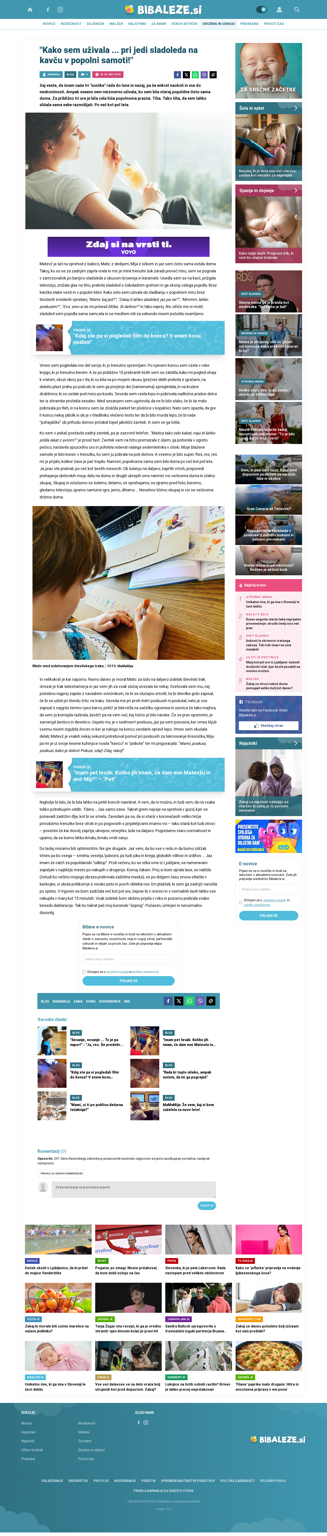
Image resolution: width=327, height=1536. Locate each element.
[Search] (297, 9)
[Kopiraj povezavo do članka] (213, 74)
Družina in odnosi (219, 24)
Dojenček (95, 24)
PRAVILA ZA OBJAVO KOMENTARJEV (61, 1173)
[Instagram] (60, 9)
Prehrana (249, 24)
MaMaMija (54, 74)
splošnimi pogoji (117, 972)
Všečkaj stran (271, 725)
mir (127, 1001)
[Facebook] (48, 9)
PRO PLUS (101, 1481)
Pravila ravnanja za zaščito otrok (164, 1491)
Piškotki (148, 1481)
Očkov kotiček (184, 24)
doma (90, 1001)
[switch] (261, 9)
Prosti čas (274, 24)
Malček (116, 24)
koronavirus (110, 1001)
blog (45, 1001)
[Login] (279, 9)
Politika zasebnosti (237, 1481)
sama (78, 1001)
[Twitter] (186, 74)
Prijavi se (129, 981)
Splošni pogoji (273, 1481)
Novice (49, 24)
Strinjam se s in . (123, 972)
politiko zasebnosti (145, 972)
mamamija (61, 1001)
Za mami (158, 24)
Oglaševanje (52, 1481)
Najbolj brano (255, 585)
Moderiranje (125, 1481)
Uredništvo (78, 1481)
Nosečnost (71, 24)
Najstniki (137, 24)
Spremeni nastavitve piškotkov (188, 1481)
